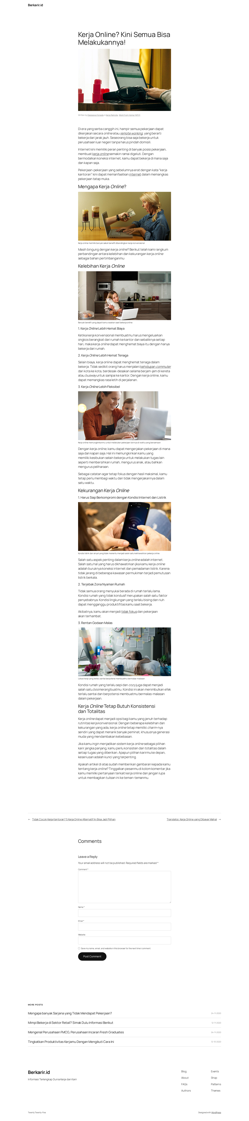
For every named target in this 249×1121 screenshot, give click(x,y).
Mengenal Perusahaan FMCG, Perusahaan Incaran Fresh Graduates (76, 1032)
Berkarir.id (35, 5)
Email (81, 921)
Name (81, 907)
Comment (83, 869)
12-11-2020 (216, 1022)
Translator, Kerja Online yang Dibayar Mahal (192, 819)
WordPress (216, 1112)
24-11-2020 (216, 1013)
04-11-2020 (216, 1032)
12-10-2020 (216, 1041)
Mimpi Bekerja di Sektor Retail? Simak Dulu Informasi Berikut (70, 1023)
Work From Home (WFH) (129, 115)
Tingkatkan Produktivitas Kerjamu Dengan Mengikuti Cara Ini (71, 1042)
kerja (100, 154)
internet (135, 174)
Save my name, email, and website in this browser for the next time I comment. (116, 948)
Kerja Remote (112, 115)
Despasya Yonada (96, 115)
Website (81, 934)
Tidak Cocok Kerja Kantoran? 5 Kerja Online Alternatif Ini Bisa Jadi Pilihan (74, 819)
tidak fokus (129, 611)
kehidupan (155, 366)
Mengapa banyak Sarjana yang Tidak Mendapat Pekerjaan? (70, 1013)
